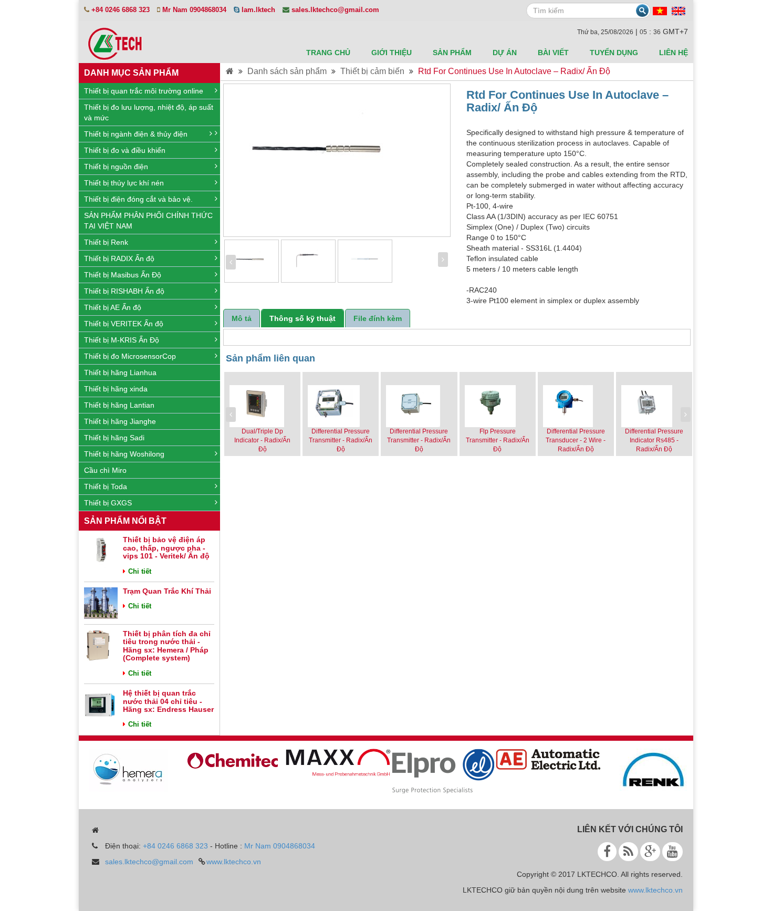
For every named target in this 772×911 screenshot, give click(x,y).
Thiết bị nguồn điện (116, 166)
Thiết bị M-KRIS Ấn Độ (121, 340)
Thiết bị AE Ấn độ (112, 307)
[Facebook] (607, 851)
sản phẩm (452, 52)
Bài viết (553, 52)
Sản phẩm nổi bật (125, 520)
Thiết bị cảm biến (372, 71)
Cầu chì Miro (105, 470)
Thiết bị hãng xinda (116, 389)
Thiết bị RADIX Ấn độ (119, 258)
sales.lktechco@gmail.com (149, 861)
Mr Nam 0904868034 (279, 846)
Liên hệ (673, 52)
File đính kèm (377, 318)
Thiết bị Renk (106, 242)
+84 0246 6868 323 (175, 846)
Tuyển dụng (614, 52)
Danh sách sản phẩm (287, 71)
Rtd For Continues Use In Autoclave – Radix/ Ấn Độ (514, 71)
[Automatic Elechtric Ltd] (541, 758)
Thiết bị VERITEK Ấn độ (123, 323)
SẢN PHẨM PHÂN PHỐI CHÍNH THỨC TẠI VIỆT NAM (148, 220)
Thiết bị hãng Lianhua (120, 372)
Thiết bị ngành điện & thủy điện (135, 134)
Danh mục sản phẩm (131, 72)
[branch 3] (437, 771)
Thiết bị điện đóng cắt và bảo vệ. (138, 199)
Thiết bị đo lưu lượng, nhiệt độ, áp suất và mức (148, 112)
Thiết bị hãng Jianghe (120, 421)
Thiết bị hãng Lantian (119, 405)
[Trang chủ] (230, 71)
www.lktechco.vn (233, 861)
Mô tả (242, 318)
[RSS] (628, 851)
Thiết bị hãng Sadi (114, 437)
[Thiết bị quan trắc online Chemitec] (227, 758)
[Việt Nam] (660, 10)
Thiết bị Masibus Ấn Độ (122, 275)
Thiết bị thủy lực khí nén (124, 183)
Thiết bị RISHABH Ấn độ (124, 291)
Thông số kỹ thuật (302, 318)
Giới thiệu (391, 52)
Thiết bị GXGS (108, 503)
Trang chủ (328, 52)
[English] (678, 10)
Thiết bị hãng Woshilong (124, 454)
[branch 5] (647, 769)
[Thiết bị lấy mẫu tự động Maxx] (331, 762)
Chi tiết (139, 571)
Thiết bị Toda (105, 486)
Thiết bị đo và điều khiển (124, 150)
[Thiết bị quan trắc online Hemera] (121, 769)
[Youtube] (672, 851)
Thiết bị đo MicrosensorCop (130, 356)
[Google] (650, 851)
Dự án (505, 52)
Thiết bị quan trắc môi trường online (143, 91)
